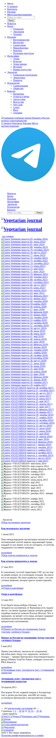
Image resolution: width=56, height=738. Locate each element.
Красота (11, 91)
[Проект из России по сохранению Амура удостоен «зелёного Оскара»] (28, 632)
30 (23, 711)
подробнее (6, 552)
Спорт (16, 107)
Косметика (18, 94)
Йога (15, 110)
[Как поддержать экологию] (15, 522)
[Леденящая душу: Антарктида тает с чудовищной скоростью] (28, 672)
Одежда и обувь (21, 96)
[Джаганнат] (8, 727)
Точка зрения (20, 64)
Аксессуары (19, 99)
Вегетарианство (21, 39)
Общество (18, 88)
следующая (26, 708)
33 (32, 711)
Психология (13, 83)
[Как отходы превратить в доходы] (19, 555)
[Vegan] (15, 716)
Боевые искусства (22, 69)
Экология (12, 72)
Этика (16, 58)
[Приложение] (9, 722)
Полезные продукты (23, 53)
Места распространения (19, 14)
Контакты (12, 9)
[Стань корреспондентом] (14, 724)
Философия (13, 56)
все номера (8, 236)
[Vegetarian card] (28, 716)
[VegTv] (6, 716)
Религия (17, 61)
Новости (11, 23)
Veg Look (18, 104)
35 (37, 711)
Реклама (11, 12)
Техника (17, 34)
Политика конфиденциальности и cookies (22, 735)
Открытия (18, 29)
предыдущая (14, 708)
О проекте (12, 6)
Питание (11, 37)
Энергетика (19, 77)
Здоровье (17, 113)
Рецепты (17, 50)
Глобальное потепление (25, 75)
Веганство (18, 42)
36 (40, 711)
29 (20, 711)
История (17, 67)
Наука (10, 26)
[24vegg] (6, 719)
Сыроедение (19, 45)
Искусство (18, 102)
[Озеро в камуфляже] (12, 588)
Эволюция (18, 31)
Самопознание (20, 85)
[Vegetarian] (43, 716)
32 (29, 711)
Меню (10, 3)
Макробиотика (20, 48)
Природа (17, 80)
